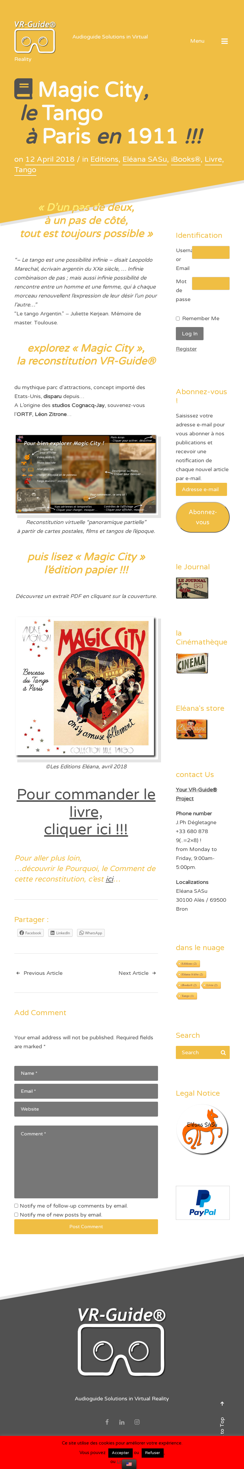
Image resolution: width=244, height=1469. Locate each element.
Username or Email (184, 259)
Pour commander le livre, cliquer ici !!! (86, 812)
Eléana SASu (145, 159)
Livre (213, 159)
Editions (104, 159)
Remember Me (200, 318)
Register (186, 349)
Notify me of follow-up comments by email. (74, 1206)
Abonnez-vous (203, 517)
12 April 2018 (50, 159)
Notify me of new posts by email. (61, 1214)
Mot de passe (183, 290)
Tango (25, 169)
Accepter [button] (120, 1452)
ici (109, 879)
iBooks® (186, 159)
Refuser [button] (152, 1452)
